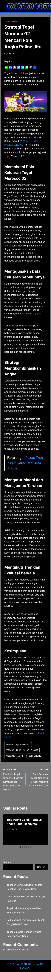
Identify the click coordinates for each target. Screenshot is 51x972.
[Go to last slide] (7, 829)
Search (7, 862)
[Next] (43, 829)
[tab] (20, 847)
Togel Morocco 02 (14, 756)
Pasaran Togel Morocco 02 (18, 744)
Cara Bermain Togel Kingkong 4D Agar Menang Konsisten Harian (38, 777)
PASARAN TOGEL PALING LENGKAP (22, 750)
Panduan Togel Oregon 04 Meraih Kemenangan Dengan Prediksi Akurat (13, 779)
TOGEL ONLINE (10, 22)
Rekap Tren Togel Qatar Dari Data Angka (25, 463)
